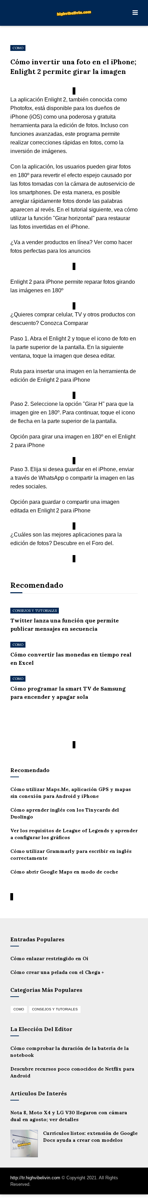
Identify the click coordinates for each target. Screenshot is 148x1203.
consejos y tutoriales (34, 610)
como (17, 48)
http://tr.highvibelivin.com (35, 1177)
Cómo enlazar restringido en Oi (49, 958)
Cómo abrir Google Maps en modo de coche (64, 872)
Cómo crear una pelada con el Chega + (57, 972)
